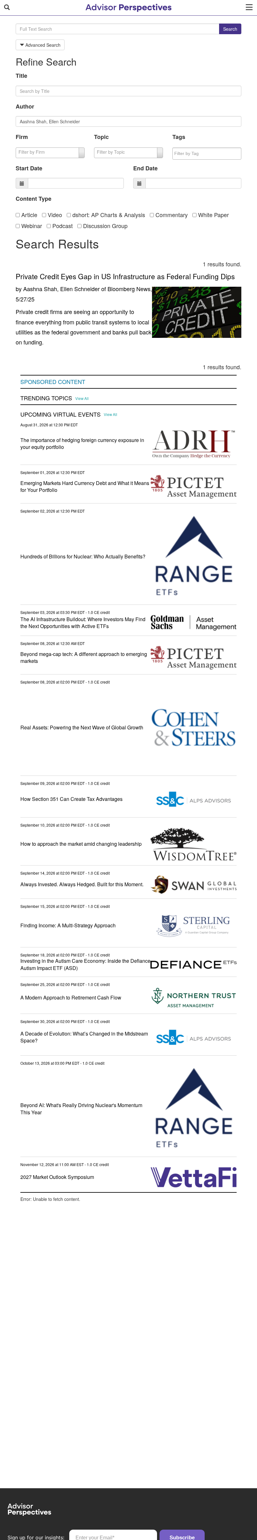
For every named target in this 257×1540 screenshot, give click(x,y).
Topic (101, 137)
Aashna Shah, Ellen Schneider (61, 289)
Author (25, 106)
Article (28, 214)
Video (54, 214)
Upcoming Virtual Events (60, 414)
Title (21, 76)
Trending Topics (46, 398)
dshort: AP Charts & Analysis (108, 214)
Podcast (62, 225)
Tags (178, 137)
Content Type (33, 198)
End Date (145, 168)
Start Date (29, 168)
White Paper (213, 214)
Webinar (31, 225)
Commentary (171, 214)
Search (230, 29)
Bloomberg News (129, 289)
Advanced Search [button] (42, 45)
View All (82, 398)
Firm (22, 137)
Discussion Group (104, 225)
